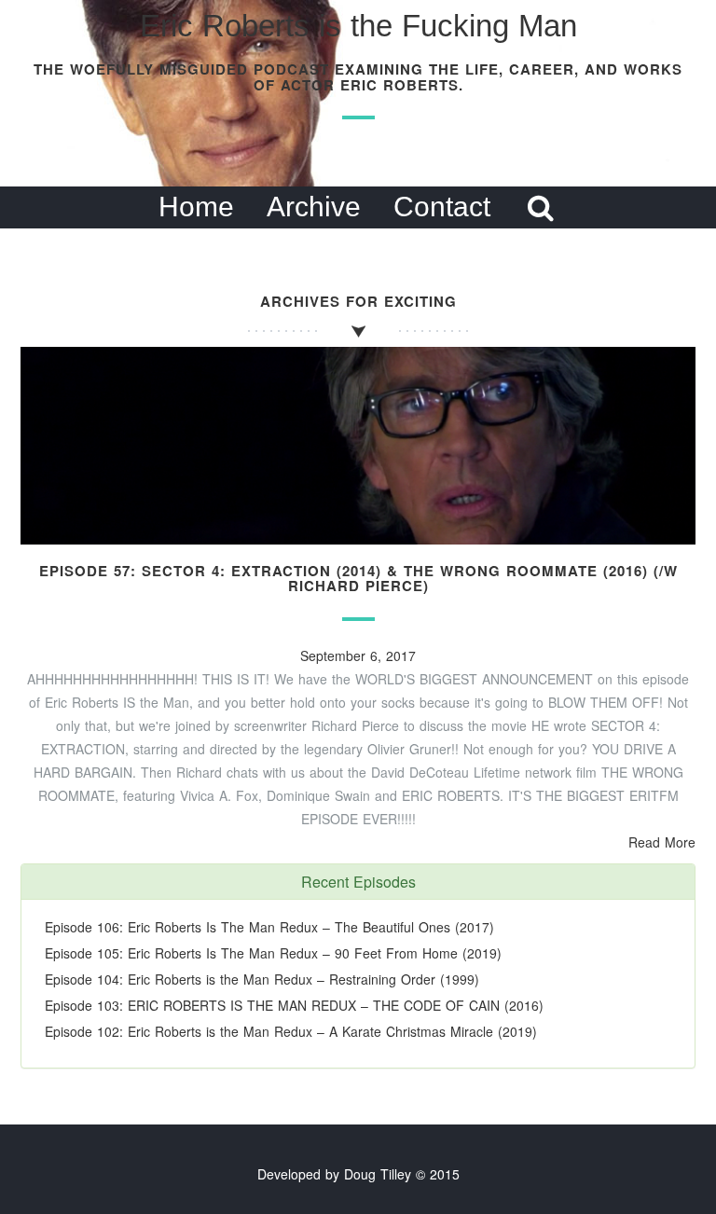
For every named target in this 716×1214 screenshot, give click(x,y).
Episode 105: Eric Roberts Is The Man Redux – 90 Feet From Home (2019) (273, 953)
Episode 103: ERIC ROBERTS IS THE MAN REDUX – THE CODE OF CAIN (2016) (294, 1005)
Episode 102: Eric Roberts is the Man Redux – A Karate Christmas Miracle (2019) (291, 1031)
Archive (314, 206)
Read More (661, 842)
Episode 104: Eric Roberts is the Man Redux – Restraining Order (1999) (262, 979)
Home (196, 206)
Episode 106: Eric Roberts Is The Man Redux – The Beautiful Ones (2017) (269, 926)
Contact (441, 206)
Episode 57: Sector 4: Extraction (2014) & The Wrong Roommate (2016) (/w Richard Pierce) (358, 578)
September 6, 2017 (358, 655)
